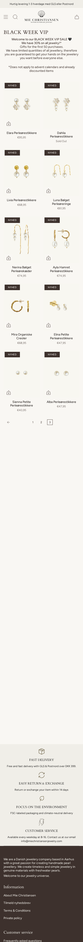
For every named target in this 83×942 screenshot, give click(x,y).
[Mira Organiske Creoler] (22, 307)
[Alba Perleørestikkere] (61, 374)
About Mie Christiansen (20, 895)
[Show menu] (5, 17)
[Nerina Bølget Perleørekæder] (22, 239)
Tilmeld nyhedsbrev (17, 903)
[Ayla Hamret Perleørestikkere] (61, 239)
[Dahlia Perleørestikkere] (61, 105)
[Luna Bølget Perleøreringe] (61, 172)
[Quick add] (9, 124)
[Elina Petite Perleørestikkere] (61, 307)
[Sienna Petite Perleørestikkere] (22, 374)
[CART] (76, 17)
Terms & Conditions (17, 910)
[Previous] (16, 422)
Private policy (13, 918)
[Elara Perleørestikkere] (22, 105)
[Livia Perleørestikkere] (22, 172)
